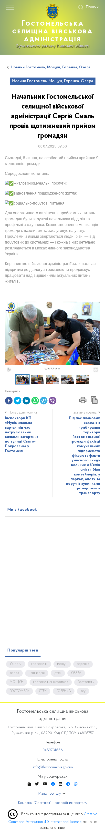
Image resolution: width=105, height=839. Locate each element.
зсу (83, 691)
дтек (57, 673)
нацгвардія (37, 673)
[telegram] (44, 401)
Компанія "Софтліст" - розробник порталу (52, 803)
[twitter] (17, 401)
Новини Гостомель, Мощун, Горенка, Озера (51, 67)
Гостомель (86, 682)
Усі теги (15, 664)
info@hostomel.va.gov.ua (52, 767)
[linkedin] (26, 401)
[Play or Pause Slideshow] (9, 369)
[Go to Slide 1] (46, 368)
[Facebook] (53, 784)
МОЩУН (16, 682)
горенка (83, 664)
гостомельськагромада (50, 682)
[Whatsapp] (75, 784)
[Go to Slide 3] (52, 368)
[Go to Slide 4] (56, 368)
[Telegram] (68, 784)
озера (14, 673)
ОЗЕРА (76, 673)
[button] (52, 333)
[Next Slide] (94, 333)
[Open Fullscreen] (95, 369)
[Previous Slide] (10, 333)
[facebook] (9, 401)
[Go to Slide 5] (59, 368)
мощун (62, 664)
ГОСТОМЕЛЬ (19, 691)
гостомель (39, 664)
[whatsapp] (35, 401)
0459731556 (52, 750)
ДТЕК (43, 691)
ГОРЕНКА (63, 691)
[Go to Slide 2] (49, 368)
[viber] (52, 401)
